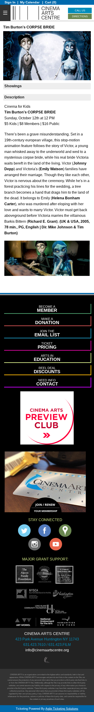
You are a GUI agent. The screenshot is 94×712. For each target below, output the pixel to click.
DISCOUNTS (47, 370)
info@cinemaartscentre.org (47, 650)
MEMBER (47, 309)
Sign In (10, 2)
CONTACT (47, 382)
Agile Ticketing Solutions (61, 708)
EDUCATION (47, 358)
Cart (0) (50, 2)
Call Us (80, 10)
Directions (80, 16)
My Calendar (30, 2)
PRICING (47, 346)
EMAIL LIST (47, 333)
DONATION (47, 321)
